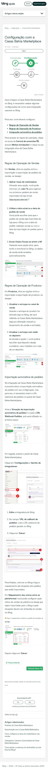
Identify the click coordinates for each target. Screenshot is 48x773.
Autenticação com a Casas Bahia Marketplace (22, 729)
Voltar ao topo (10, 714)
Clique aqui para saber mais (18, 199)
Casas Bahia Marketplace (31, 28)
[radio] (18, 702)
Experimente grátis (39, 4)
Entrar (28, 4)
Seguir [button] (24, 51)
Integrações (15, 28)
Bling (6, 28)
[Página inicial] (8, 3)
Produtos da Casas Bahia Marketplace (19, 725)
